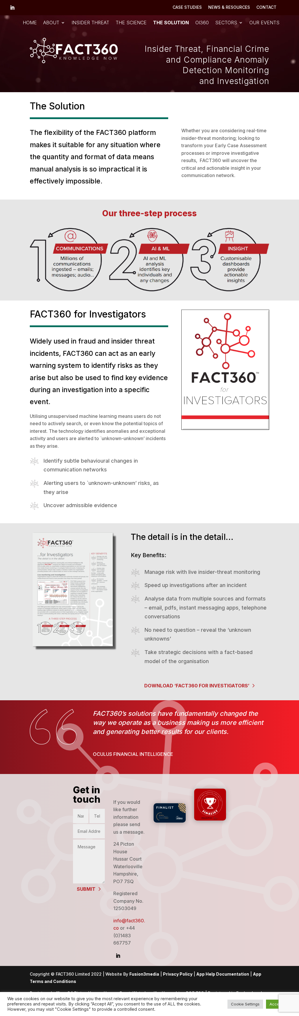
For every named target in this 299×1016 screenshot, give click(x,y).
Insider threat (90, 22)
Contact (266, 7)
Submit (86, 889)
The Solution (171, 22)
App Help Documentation (222, 974)
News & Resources (229, 7)
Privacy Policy (177, 974)
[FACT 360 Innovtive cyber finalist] (210, 819)
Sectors (226, 22)
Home (30, 22)
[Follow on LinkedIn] (12, 7)
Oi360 (202, 22)
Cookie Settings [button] (245, 1004)
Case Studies (187, 7)
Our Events (264, 22)
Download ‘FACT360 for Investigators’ (196, 686)
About (51, 22)
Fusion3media (144, 974)
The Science (131, 22)
